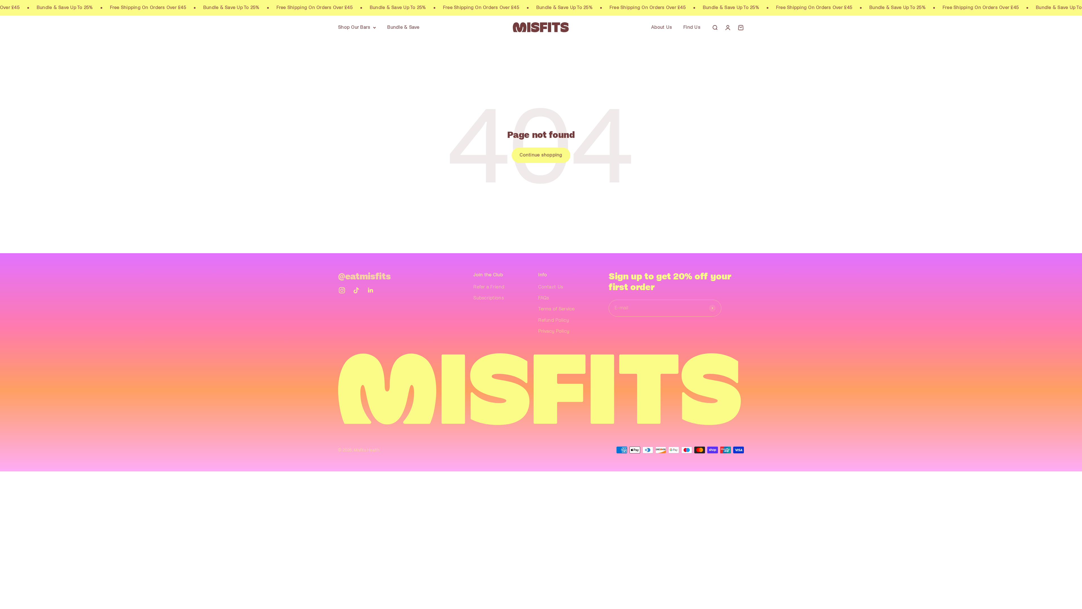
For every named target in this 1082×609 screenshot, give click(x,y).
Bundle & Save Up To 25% (43, 7)
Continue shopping (541, 155)
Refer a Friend (488, 287)
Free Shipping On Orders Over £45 (126, 7)
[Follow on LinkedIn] (370, 290)
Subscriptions (488, 298)
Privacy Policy (553, 331)
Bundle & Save (403, 27)
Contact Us (550, 287)
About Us (661, 27)
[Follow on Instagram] (342, 290)
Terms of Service (556, 309)
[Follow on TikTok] (356, 290)
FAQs (543, 298)
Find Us (691, 27)
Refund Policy (553, 320)
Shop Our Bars (354, 27)
